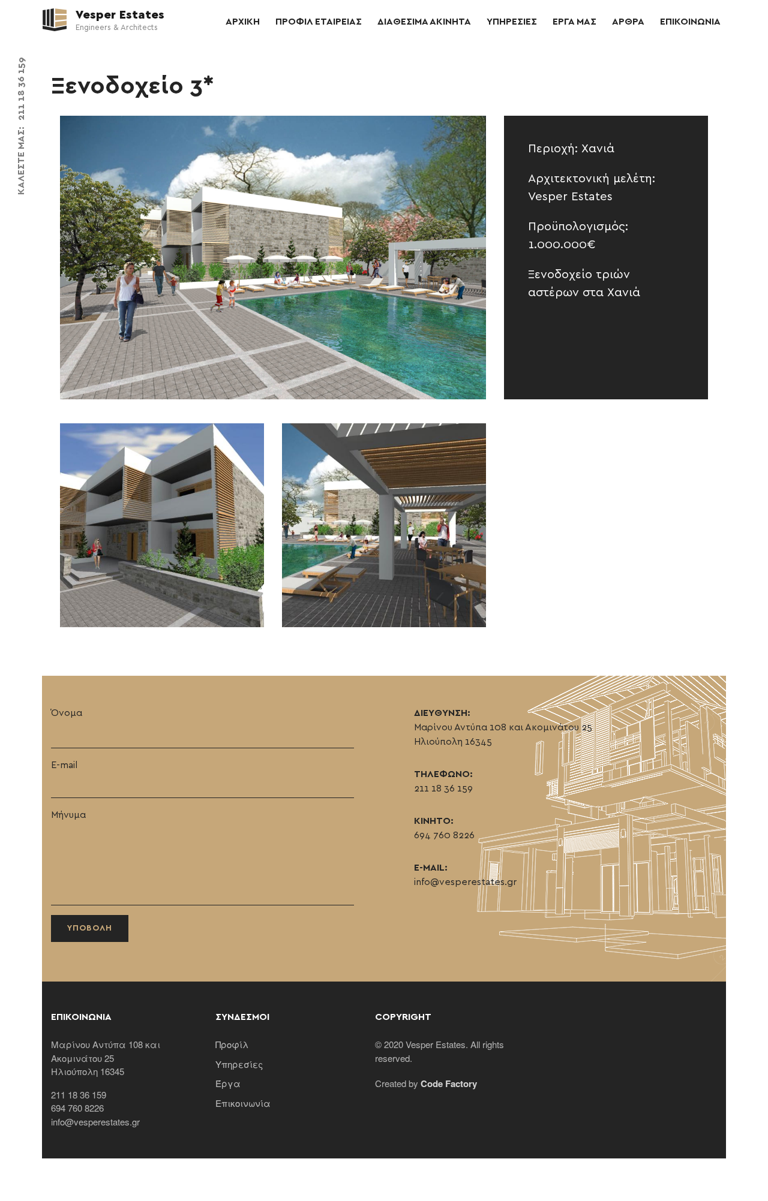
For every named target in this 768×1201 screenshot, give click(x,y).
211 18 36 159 (21, 89)
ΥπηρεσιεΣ (512, 21)
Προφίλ (231, 1044)
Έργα (228, 1083)
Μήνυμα (68, 815)
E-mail (64, 765)
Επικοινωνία (243, 1103)
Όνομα (66, 713)
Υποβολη (89, 928)
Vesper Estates (118, 15)
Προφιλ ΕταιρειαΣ (318, 21)
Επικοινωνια (690, 21)
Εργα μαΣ (574, 21)
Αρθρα (628, 21)
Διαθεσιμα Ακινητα (424, 21)
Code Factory (449, 1083)
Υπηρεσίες (239, 1064)
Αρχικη (243, 21)
